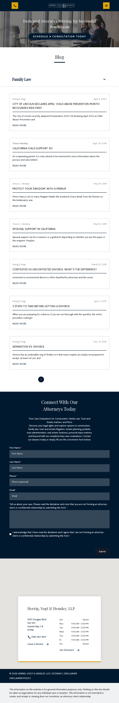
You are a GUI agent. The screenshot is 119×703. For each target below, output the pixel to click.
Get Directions (67, 650)
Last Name (14, 461)
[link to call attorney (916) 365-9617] (15, 5)
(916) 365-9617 (38, 636)
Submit (102, 551)
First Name (14, 447)
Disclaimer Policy (20, 678)
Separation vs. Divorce (28, 346)
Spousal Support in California (33, 228)
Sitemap (57, 673)
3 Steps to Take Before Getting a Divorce (41, 306)
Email (12, 490)
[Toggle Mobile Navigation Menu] (106, 5)
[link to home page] (62, 5)
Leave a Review (35, 644)
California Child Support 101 (32, 148)
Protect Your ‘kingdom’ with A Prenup (39, 188)
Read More (19, 125)
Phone (12, 476)
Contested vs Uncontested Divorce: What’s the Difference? (54, 269)
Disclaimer (70, 673)
